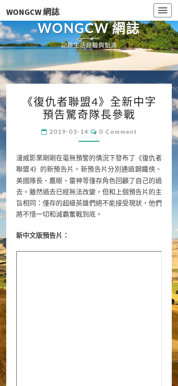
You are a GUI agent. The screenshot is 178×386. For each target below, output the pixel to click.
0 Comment (118, 313)
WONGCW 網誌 (33, 12)
